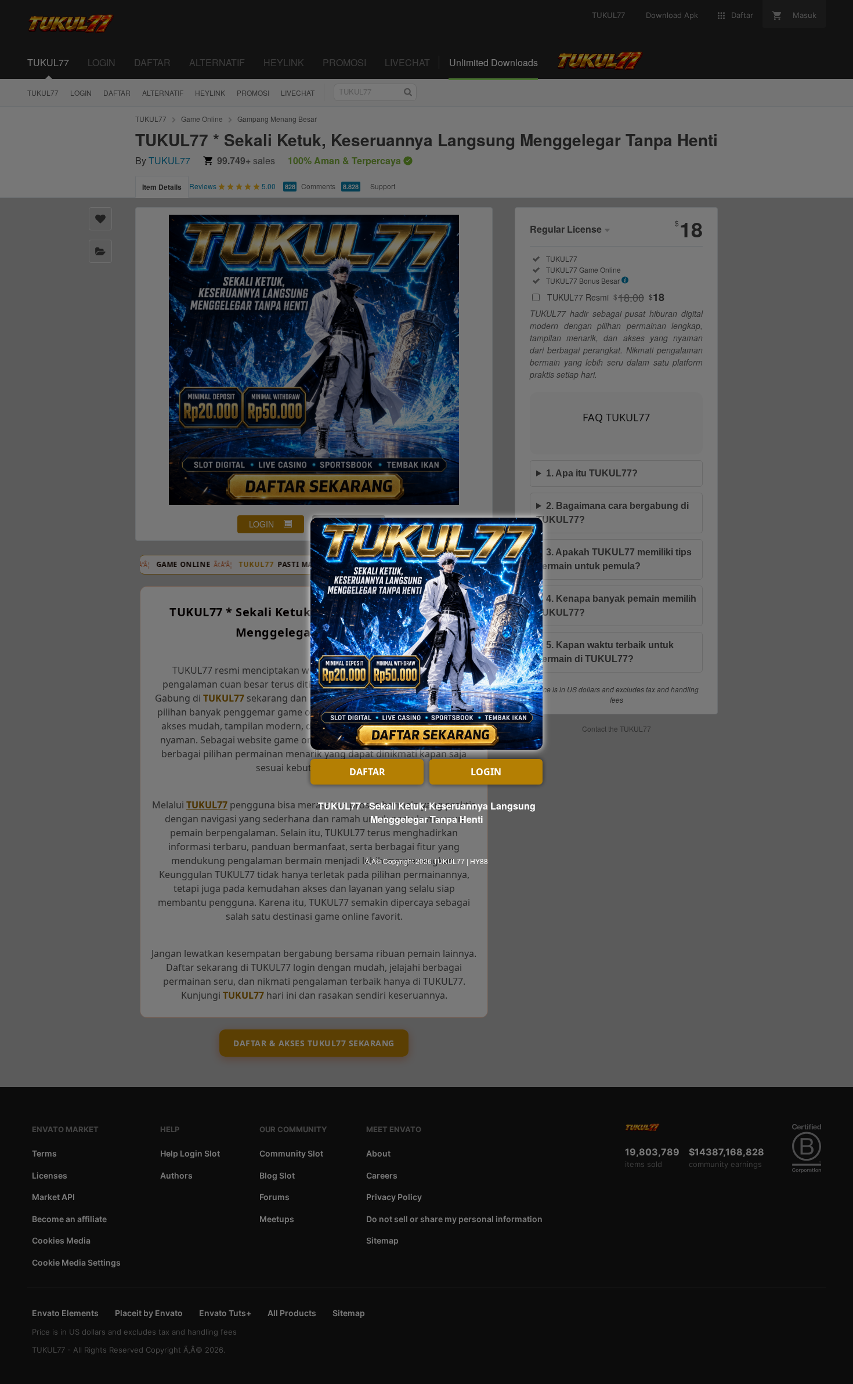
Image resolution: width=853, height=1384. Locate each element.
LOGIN (486, 771)
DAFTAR (367, 771)
